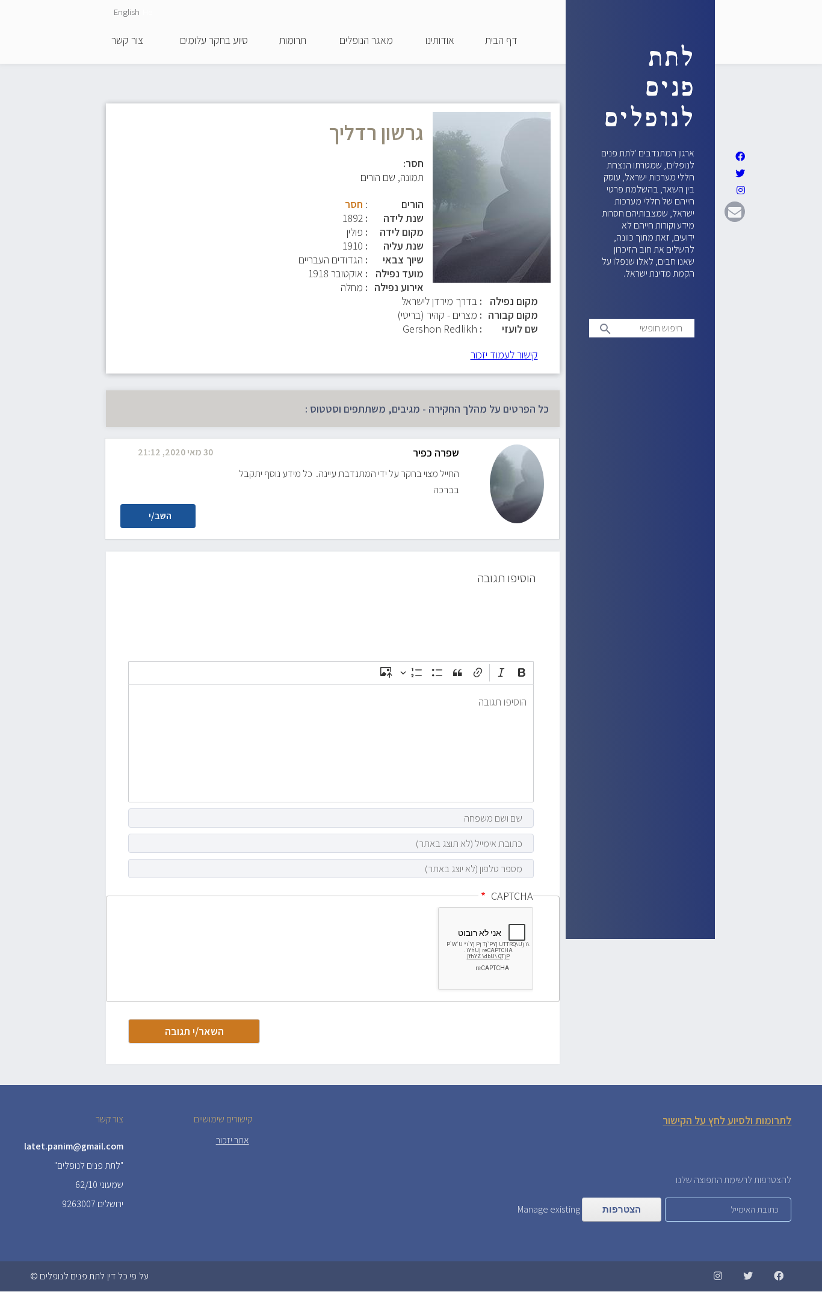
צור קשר (127, 41)
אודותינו (439, 41)
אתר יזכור (232, 1140)
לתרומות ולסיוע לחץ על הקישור (727, 1120)
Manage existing (549, 1209)
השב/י (160, 515)
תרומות (292, 41)
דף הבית (501, 41)
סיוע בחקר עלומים (214, 41)
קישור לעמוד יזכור (504, 354)
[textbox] (331, 743)
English (127, 11)
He (147, 11)
